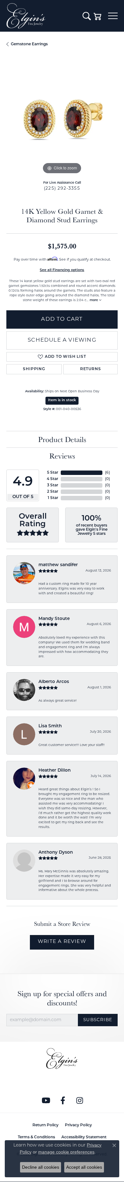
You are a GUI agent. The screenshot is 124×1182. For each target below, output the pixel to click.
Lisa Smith (50, 726)
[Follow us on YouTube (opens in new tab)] (46, 1100)
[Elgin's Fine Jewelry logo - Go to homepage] (41, 16)
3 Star (52, 485)
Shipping (34, 369)
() (107, 473)
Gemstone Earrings (29, 44)
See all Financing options (62, 270)
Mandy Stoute (54, 619)
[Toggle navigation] (113, 15)
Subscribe (97, 1020)
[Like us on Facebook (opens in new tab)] (63, 1100)
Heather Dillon (54, 770)
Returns (90, 369)
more (94, 300)
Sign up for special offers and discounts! (62, 998)
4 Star (52, 479)
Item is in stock (62, 400)
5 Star (52, 473)
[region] (62, 120)
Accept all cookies (84, 1167)
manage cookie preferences (66, 1151)
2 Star (52, 492)
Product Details (62, 439)
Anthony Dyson (55, 852)
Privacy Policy (78, 1125)
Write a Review (62, 941)
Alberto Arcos (53, 682)
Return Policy (45, 1125)
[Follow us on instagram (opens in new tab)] (79, 1100)
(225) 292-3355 (62, 188)
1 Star (53, 498)
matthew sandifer (58, 565)
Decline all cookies (40, 1167)
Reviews (62, 456)
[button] (87, 15)
